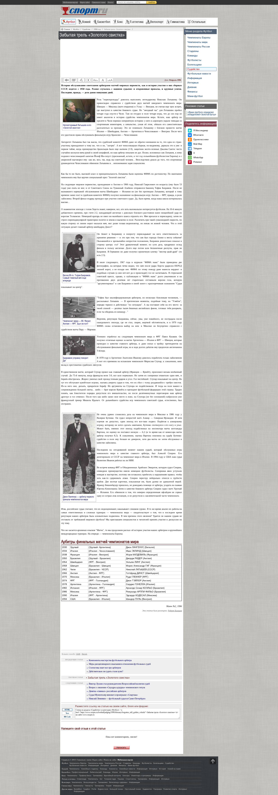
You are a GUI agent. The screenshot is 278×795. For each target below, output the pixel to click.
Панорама (157, 789)
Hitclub (84, 654)
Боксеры (126, 776)
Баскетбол (103, 22)
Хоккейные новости (127, 769)
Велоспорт (156, 22)
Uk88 (78, 654)
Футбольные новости (199, 73)
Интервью (193, 82)
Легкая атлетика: (69, 779)
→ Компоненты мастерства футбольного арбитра (109, 660)
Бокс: (64, 776)
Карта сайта (84, 2)
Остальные (198, 22)
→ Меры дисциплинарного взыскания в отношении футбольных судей (118, 664)
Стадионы (193, 51)
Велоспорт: (66, 782)
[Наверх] (213, 761)
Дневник (192, 87)
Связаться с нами (98, 2)
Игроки (115, 772)
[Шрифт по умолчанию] (103, 80)
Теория (108, 786)
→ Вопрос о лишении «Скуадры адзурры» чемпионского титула (115, 687)
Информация (194, 78)
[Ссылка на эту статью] (81, 80)
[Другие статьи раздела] (74, 80)
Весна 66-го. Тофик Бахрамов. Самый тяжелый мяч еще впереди (77, 278)
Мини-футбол (195, 96)
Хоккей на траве (174, 769)
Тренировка (97, 776)
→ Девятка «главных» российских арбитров (106, 691)
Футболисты (194, 60)
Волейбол (78, 789)
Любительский (96, 772)
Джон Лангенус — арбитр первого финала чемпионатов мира (78, 498)
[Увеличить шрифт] (110, 80)
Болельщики (194, 64)
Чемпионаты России (198, 46)
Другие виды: (67, 789)
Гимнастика (177, 22)
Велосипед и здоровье (118, 782)
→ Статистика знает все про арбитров (103, 667)
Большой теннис (116, 789)
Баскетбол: (66, 772)
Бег (101, 779)
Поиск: (110, 2)
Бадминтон (147, 789)
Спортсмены (131, 779)
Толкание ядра (110, 779)
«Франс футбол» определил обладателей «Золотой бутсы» (202, 113)
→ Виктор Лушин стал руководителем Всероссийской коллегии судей (118, 683)
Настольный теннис (133, 789)
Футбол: (65, 763)
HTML (67, 710)
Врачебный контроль (112, 776)
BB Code (67, 717)
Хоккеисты (113, 769)
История (162, 769)
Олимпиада (81, 779)
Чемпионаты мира (197, 42)
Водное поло (103, 789)
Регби (94, 789)
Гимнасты (89, 786)
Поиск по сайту (110, 760)
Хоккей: (65, 769)
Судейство (193, 69)
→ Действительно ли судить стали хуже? (104, 671)
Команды (192, 55)
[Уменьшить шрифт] (95, 80)
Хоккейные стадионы (89, 769)
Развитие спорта (170, 789)
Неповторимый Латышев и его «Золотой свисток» (77, 126)
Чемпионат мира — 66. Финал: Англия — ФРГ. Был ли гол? (77, 322)
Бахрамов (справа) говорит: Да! (76, 359)
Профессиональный (80, 772)
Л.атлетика (136, 22)
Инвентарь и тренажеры (141, 776)
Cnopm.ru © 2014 (69, 760)
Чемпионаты (74, 769)
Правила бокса (85, 776)
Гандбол (86, 789)
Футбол (70, 22)
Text (67, 713)
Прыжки (121, 779)
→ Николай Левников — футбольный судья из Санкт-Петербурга (115, 698)
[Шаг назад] (67, 80)
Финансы (192, 91)
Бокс (120, 22)
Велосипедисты (89, 782)
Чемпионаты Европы (198, 37)
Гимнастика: (67, 786)
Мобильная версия (70, 2)
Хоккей (86, 22)
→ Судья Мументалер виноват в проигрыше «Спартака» (112, 695)
